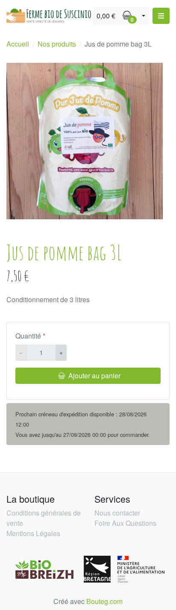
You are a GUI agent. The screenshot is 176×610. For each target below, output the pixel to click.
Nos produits (57, 44)
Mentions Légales (33, 533)
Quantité (28, 336)
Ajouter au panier (94, 375)
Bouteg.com (104, 601)
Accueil (17, 44)
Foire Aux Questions (125, 523)
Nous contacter (117, 513)
